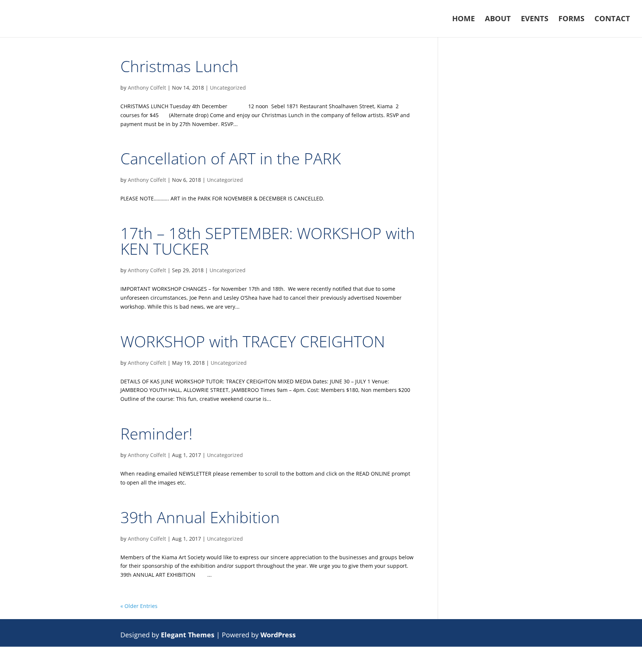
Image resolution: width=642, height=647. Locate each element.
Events (534, 19)
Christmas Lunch (179, 66)
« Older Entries (139, 605)
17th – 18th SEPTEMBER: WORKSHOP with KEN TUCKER (267, 240)
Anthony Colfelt (147, 87)
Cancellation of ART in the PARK (230, 158)
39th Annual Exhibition (200, 517)
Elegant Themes (187, 634)
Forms (571, 19)
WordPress (278, 634)
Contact (612, 19)
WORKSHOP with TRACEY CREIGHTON (252, 341)
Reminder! (156, 433)
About (498, 19)
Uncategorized (228, 87)
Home (463, 19)
